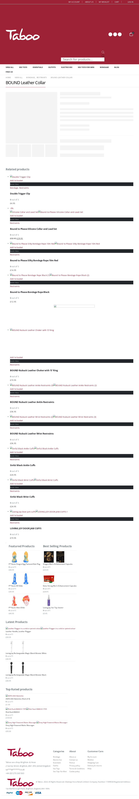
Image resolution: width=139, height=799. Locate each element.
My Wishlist (104, 2)
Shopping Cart (93, 763)
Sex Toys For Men (86, 67)
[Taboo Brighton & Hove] (20, 753)
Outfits (52, 67)
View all (10, 67)
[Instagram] (120, 34)
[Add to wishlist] (132, 187)
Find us (9, 72)
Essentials (38, 67)
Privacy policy (74, 766)
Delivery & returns (95, 766)
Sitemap (68, 782)
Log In (130, 2)
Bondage (104, 67)
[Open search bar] (103, 52)
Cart (117, 2)
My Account (74, 2)
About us (89, 2)
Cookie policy (74, 771)
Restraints (24, 188)
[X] (115, 34)
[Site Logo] (23, 34)
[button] (1, 797)
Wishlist (91, 760)
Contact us (73, 760)
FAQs (90, 768)
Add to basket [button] (16, 180)
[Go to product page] (71, 177)
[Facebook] (110, 34)
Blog (116, 67)
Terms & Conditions (77, 768)
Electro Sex (66, 67)
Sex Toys (23, 67)
